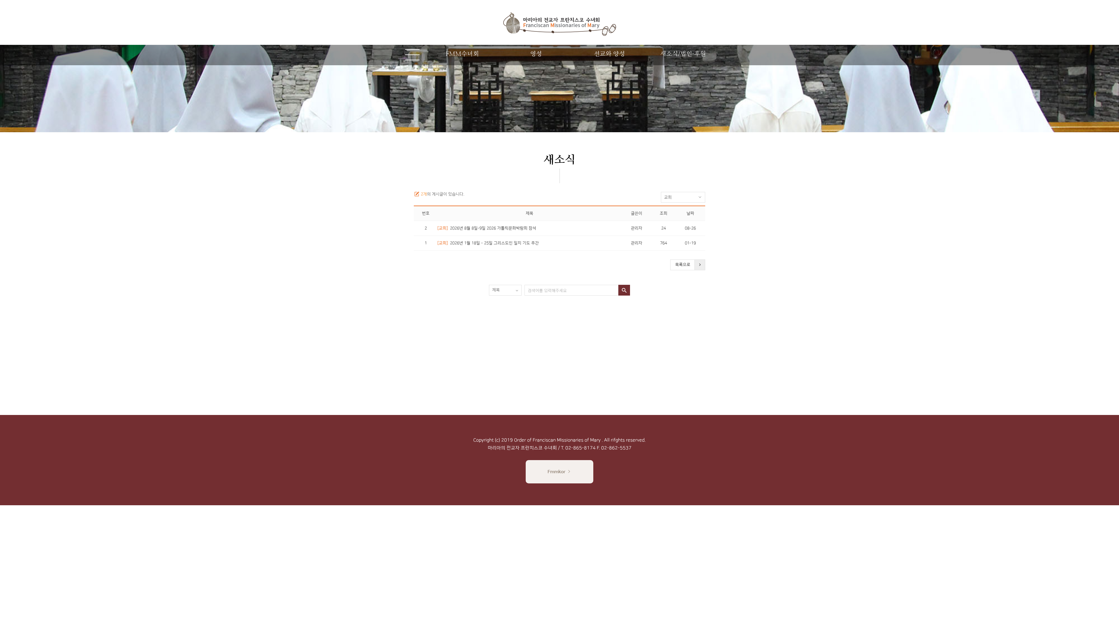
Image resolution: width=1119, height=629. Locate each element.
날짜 (690, 213)
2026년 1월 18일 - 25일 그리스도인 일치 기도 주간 (494, 243)
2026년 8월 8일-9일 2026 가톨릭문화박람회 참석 (493, 228)
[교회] (442, 228)
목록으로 (682, 264)
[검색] (624, 290)
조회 (663, 213)
